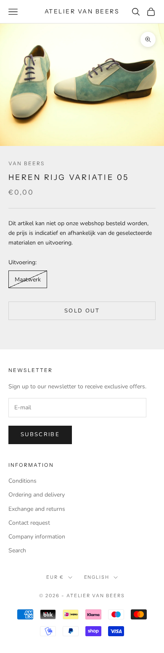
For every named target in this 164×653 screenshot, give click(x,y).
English (97, 577)
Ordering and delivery (36, 495)
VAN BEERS (26, 163)
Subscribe (40, 434)
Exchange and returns (36, 509)
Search (17, 550)
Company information (36, 537)
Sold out (82, 311)
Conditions (22, 481)
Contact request (29, 523)
